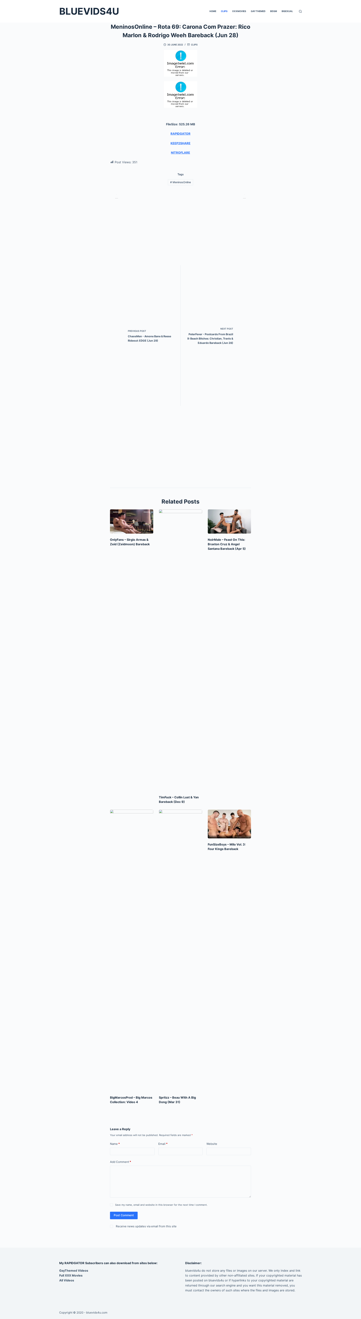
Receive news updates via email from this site (146, 1226)
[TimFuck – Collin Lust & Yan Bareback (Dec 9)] (180, 650)
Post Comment (124, 1215)
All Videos (66, 1280)
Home (212, 11)
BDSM (273, 11)
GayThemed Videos (73, 1270)
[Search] (300, 11)
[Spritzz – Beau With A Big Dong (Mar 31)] (180, 950)
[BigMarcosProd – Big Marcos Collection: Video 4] (131, 950)
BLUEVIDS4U (89, 11)
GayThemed (258, 11)
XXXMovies (239, 11)
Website (211, 1144)
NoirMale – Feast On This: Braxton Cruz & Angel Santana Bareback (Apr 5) (227, 544)
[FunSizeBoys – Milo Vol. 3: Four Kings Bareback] (229, 824)
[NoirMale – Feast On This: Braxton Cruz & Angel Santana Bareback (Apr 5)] (229, 521)
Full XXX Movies (71, 1275)
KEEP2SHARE (180, 143)
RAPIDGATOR (180, 133)
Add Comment (120, 1162)
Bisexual (287, 11)
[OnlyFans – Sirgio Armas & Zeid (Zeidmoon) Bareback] (131, 521)
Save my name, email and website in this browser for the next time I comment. (161, 1204)
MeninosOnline (180, 182)
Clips (224, 11)
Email (163, 1144)
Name (115, 1144)
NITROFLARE (180, 152)
